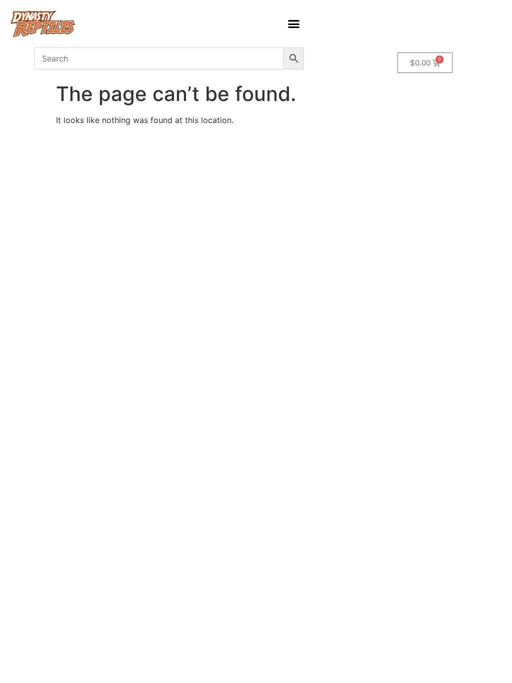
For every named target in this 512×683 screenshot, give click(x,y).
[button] (294, 24)
